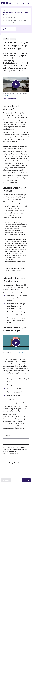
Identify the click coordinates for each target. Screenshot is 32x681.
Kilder (8, 435)
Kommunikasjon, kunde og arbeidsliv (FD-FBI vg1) (15, 13)
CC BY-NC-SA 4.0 (8, 95)
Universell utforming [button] (10, 113)
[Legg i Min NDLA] (27, 39)
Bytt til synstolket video (10, 98)
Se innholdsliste (10, 29)
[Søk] (23, 3)
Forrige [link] (7, 480)
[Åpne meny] (29, 3)
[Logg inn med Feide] (18, 3)
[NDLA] (6, 3)
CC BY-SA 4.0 (18, 352)
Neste (25, 480)
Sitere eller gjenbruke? (12, 463)
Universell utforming (9, 17)
